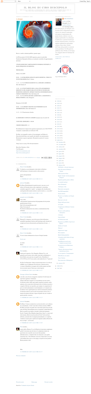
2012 (58, 133)
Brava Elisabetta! (62, 184)
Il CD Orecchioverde (63, 219)
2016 (58, 124)
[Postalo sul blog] (46, 158)
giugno (60, 156)
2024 (58, 105)
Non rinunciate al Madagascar (65, 260)
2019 (58, 117)
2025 (58, 103)
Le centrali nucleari (62, 182)
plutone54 (22, 183)
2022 (58, 110)
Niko (21, 251)
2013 (58, 131)
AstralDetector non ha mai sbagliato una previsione (64, 242)
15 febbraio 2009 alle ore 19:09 (31, 323)
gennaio (61, 263)
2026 (58, 101)
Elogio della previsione (63, 202)
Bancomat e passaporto (63, 189)
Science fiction (61, 193)
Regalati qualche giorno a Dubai (66, 180)
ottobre (60, 147)
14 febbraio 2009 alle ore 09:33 (31, 179)
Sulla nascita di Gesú (63, 173)
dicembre (61, 142)
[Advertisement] (29, 369)
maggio (60, 158)
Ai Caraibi (60, 204)
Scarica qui (23, 239)
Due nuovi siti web (62, 200)
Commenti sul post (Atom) (27, 385)
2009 (58, 140)
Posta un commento (21, 355)
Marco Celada (23, 167)
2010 (58, 138)
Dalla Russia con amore (63, 255)
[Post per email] (42, 157)
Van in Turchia (61, 258)
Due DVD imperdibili (63, 191)
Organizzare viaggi (62, 230)
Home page (34, 382)
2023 (58, 108)
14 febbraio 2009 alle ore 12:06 (31, 193)
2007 (58, 268)
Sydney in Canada (62, 226)
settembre (61, 149)
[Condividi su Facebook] (49, 158)
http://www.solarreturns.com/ (23, 151)
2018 (58, 119)
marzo (60, 163)
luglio (60, 153)
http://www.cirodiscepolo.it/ (23, 152)
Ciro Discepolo (68, 18)
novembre (61, 144)
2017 (58, 122)
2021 (58, 112)
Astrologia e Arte (62, 186)
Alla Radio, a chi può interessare (66, 167)
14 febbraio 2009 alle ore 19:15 (31, 297)
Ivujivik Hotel (61, 217)
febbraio (61, 165)
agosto (60, 151)
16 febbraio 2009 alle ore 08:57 (31, 352)
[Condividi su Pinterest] (51, 158)
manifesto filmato (66, 25)
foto (65, 21)
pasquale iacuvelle (24, 197)
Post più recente (20, 382)
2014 (58, 128)
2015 (58, 126)
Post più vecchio (49, 382)
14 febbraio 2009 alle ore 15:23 (31, 247)
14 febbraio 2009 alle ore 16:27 (31, 270)
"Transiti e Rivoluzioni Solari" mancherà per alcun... (65, 250)
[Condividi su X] (48, 158)
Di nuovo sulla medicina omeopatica (64, 211)
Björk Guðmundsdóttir (63, 235)
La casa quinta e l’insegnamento (66, 253)
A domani (60, 215)
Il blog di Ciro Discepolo (45, 7)
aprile (60, 160)
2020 (58, 115)
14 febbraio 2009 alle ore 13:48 (31, 213)
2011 (58, 135)
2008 (58, 266)
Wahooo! (60, 228)
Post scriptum (61, 232)
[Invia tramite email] (44, 158)
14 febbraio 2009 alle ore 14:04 (31, 229)
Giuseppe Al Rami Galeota (26, 274)
